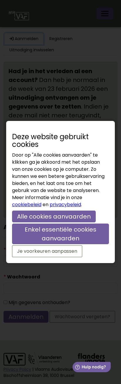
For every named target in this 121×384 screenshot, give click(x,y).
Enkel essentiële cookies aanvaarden (60, 233)
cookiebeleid (26, 204)
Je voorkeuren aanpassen (47, 251)
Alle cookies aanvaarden (54, 216)
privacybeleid (65, 204)
